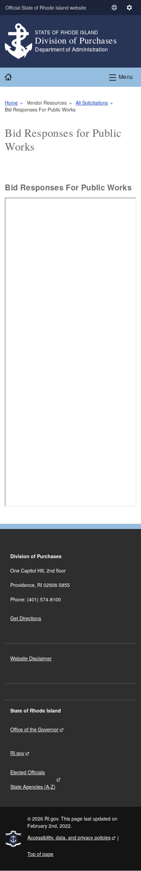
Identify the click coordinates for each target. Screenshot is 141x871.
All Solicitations (92, 102)
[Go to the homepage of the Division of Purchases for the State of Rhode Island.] (20, 41)
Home (11, 102)
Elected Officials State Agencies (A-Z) (32, 779)
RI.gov (17, 753)
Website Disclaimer (31, 658)
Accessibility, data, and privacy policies (69, 837)
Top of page (40, 853)
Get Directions (25, 618)
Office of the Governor (34, 729)
